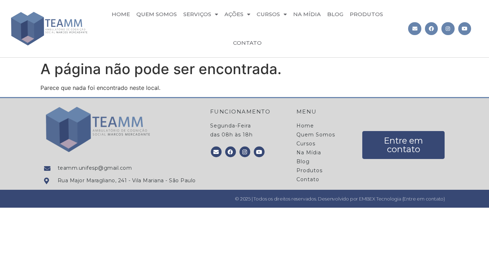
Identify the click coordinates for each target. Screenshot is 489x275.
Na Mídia (307, 14)
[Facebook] (431, 28)
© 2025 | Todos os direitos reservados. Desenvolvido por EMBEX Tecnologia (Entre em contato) (340, 199)
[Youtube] (464, 28)
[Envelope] (414, 28)
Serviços (197, 14)
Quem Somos (156, 14)
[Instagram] (447, 28)
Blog (335, 14)
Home (121, 14)
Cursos (268, 14)
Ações (233, 14)
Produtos (366, 14)
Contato (247, 42)
